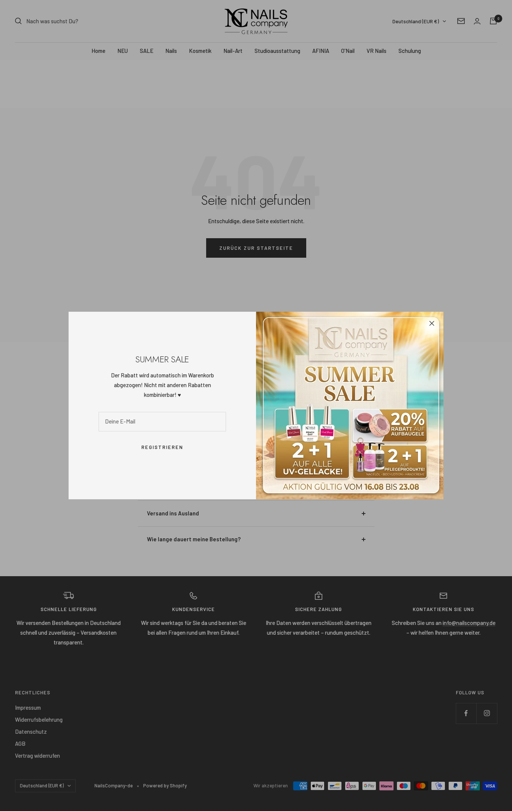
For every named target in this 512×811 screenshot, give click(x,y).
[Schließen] (431, 323)
